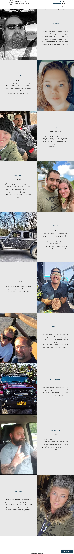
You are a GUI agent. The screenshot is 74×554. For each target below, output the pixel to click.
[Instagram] (64, 3)
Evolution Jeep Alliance (21, 1)
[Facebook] (62, 3)
